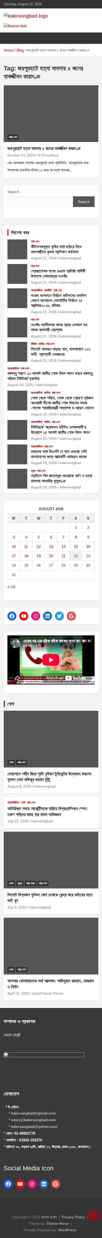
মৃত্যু (33, 470)
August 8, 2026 (19, 786)
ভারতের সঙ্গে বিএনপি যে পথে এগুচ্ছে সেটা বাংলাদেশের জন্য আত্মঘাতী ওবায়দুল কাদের (59, 454)
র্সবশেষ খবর (20, 232)
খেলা (10, 704)
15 (76, 546)
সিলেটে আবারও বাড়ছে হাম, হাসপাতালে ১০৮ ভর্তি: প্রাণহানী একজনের (61, 351)
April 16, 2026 (18, 993)
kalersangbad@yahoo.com (34, 1126)
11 (26, 546)
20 (51, 556)
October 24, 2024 (21, 155)
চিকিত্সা (34, 344)
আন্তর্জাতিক (37, 290)
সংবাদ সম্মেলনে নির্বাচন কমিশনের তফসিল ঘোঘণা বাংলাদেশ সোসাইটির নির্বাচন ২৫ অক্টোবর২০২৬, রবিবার (58, 300)
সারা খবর (30, 883)
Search (13, 192)
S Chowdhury (48, 155)
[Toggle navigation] (10, 38)
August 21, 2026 (44, 258)
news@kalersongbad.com (33, 1120)
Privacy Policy (73, 1217)
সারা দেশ (13, 137)
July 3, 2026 (16, 907)
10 (14, 546)
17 (14, 556)
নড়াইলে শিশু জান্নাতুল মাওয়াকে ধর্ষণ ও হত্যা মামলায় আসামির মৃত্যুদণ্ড (61, 478)
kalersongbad (70, 258)
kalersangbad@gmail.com (33, 1113)
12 (39, 546)
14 (63, 546)
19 (39, 556)
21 (63, 556)
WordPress (67, 1230)
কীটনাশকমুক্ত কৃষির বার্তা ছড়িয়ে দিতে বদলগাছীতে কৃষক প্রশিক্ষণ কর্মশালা (56, 249)
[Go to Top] (93, 1216)
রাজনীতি (48, 290)
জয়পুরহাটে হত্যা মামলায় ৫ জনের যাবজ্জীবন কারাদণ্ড (43, 148)
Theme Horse (58, 1223)
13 (51, 546)
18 (26, 556)
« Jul (11, 587)
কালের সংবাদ (49, 1217)
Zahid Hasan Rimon (47, 993)
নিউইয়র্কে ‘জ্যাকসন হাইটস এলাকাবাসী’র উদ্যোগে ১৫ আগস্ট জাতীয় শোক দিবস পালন (60, 430)
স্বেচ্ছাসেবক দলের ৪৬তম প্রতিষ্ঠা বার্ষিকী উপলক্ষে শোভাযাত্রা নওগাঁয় (58, 273)
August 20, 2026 (20, 385)
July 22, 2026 (17, 821)
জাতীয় (41, 344)
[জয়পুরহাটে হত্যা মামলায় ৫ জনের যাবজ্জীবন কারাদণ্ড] (51, 113)
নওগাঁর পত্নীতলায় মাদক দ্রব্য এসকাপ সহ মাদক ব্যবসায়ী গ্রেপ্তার (59, 327)
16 (88, 546)
